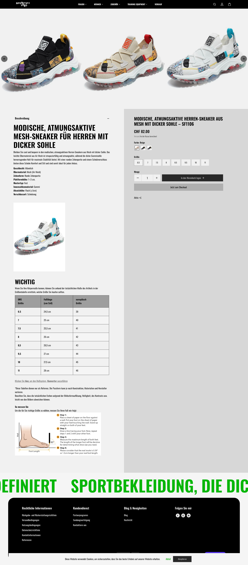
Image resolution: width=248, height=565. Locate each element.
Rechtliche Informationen (37, 508)
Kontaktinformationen (31, 535)
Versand (137, 136)
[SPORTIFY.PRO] (23, 4)
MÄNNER (97, 4)
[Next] (244, 59)
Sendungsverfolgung (81, 520)
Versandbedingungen (30, 520)
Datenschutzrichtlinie (31, 530)
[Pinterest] (188, 515)
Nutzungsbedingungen (31, 525)
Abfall (168, 559)
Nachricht (128, 520)
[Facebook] (177, 515)
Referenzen (26, 540)
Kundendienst (81, 508)
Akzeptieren (182, 558)
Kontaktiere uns (79, 525)
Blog (126, 515)
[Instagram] (183, 515)
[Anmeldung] (222, 4)
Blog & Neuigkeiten (135, 508)
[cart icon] (229, 4)
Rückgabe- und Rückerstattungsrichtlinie (39, 515)
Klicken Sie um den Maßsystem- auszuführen (41, 381)
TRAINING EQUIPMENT (136, 4)
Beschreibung (22, 118)
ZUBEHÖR (114, 4)
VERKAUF (158, 4)
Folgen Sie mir (183, 508)
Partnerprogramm (80, 515)
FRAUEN (81, 4)
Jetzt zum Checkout (178, 187)
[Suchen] (214, 4)
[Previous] (4, 59)
